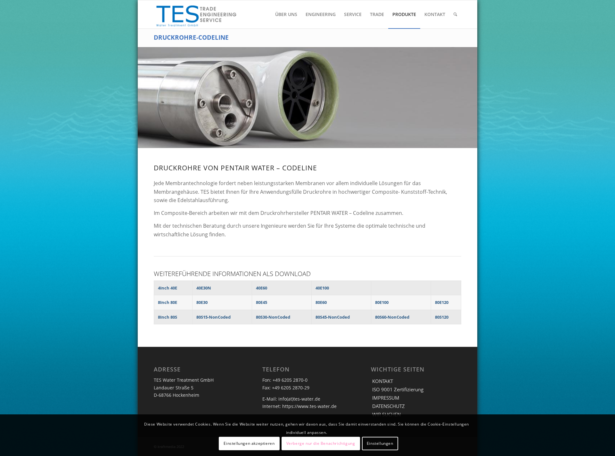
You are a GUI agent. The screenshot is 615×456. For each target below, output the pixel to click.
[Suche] (455, 14)
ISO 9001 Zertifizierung (397, 389)
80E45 (261, 302)
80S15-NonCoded (213, 317)
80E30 (202, 302)
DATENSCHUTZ (388, 406)
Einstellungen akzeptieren (249, 443)
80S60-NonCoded (392, 317)
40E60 (261, 288)
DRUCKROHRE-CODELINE (191, 37)
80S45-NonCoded (333, 317)
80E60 (321, 302)
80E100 (382, 302)
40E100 (322, 288)
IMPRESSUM (385, 398)
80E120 (441, 302)
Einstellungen (380, 443)
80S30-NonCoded (273, 317)
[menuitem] (286, 14)
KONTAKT (382, 381)
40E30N (203, 288)
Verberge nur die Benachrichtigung (320, 443)
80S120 (441, 317)
